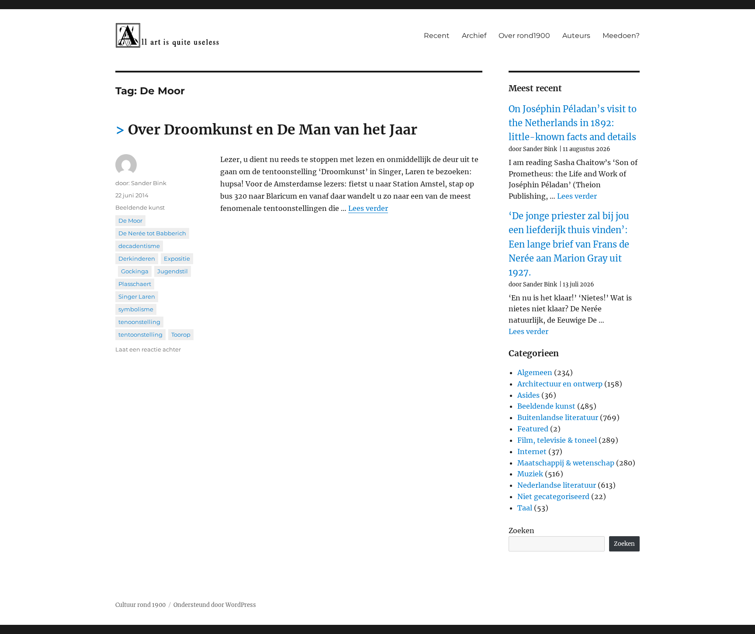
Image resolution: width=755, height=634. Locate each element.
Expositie (177, 258)
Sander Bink (148, 182)
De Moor (130, 220)
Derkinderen (136, 258)
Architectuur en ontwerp (560, 383)
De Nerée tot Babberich (152, 233)
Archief (474, 35)
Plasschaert (134, 283)
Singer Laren (136, 296)
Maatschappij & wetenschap (565, 462)
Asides (528, 395)
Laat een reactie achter (148, 349)
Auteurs (576, 35)
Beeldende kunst (140, 207)
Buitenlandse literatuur (557, 417)
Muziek (530, 473)
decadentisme (139, 245)
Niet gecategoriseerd (553, 496)
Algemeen (534, 372)
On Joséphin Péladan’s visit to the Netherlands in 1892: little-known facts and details (573, 123)
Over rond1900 (524, 35)
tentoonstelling (140, 334)
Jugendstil (172, 271)
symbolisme (135, 309)
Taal (524, 507)
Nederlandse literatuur (556, 485)
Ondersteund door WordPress (214, 605)
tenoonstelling (139, 321)
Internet (532, 451)
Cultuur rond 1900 (140, 605)
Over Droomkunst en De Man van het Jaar (272, 129)
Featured (532, 428)
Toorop (180, 334)
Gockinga (135, 271)
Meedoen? (621, 35)
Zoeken (521, 530)
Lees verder (368, 208)
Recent (437, 35)
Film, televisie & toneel (557, 440)
